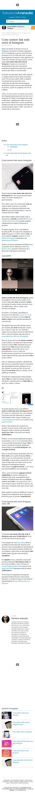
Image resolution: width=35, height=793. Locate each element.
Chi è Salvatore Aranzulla (17, 780)
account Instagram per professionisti (13, 419)
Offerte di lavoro (24, 781)
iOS (17, 221)
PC (10, 150)
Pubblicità (16, 781)
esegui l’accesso (25, 315)
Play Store (29, 219)
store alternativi (9, 221)
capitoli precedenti (19, 542)
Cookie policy (14, 783)
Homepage (7, 780)
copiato (14, 351)
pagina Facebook (7, 422)
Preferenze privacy (23, 783)
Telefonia (18, 17)
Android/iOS (14, 147)
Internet (24, 17)
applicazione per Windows (10, 240)
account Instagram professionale (11, 566)
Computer (11, 17)
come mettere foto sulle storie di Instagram (15, 336)
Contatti (11, 781)
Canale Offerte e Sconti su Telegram (15, 27)
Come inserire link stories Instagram (17, 145)
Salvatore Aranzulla (7, 45)
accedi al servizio (15, 441)
